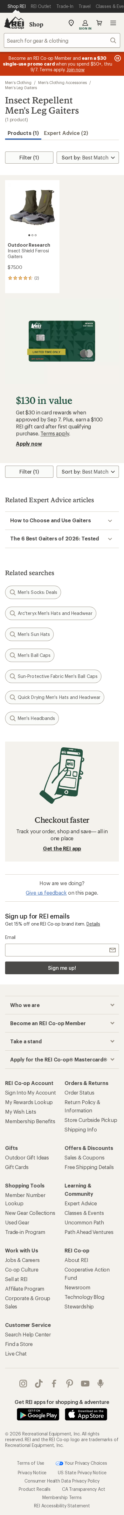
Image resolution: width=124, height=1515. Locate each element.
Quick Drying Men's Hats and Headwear (59, 697)
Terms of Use (30, 1462)
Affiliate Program (24, 1289)
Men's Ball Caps (34, 655)
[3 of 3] (35, 235)
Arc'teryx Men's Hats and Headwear (55, 613)
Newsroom (77, 1287)
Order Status (79, 1092)
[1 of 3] (29, 235)
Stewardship (79, 1306)
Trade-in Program (25, 1232)
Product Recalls (35, 1489)
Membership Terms (61, 1497)
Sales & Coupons (85, 1157)
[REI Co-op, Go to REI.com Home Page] (14, 23)
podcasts (100, 1383)
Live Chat (16, 1353)
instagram (23, 1383)
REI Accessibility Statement (62, 1505)
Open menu (113, 23)
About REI (76, 1260)
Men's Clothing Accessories (62, 82)
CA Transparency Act (83, 1489)
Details (93, 924)
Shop (36, 24)
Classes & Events (84, 1213)
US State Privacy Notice (82, 1472)
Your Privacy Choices (85, 1462)
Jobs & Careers (22, 1260)
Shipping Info (81, 1129)
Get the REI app (62, 848)
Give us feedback (46, 893)
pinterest (70, 1383)
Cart (99, 23)
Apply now (29, 443)
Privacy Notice (32, 1472)
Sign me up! (62, 968)
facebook (54, 1383)
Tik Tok (39, 1383)
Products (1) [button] (23, 133)
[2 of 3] (32, 235)
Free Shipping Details (89, 1167)
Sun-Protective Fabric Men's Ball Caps (58, 676)
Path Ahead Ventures (89, 1232)
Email (10, 937)
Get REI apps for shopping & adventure (62, 1402)
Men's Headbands (36, 718)
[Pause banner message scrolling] (117, 58)
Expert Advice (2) (66, 133)
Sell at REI (16, 1279)
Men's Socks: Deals (37, 592)
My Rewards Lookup (29, 1102)
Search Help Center (28, 1334)
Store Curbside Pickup (91, 1120)
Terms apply (54, 433)
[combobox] (62, 40)
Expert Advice (81, 1203)
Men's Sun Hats (34, 634)
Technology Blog (84, 1297)
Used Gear (17, 1222)
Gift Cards (16, 1167)
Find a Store (19, 1344)
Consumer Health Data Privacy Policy (61, 1480)
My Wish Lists (20, 1112)
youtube (85, 1383)
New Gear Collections (30, 1213)
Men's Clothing (18, 82)
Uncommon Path (84, 1222)
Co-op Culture (21, 1269)
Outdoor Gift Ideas (27, 1157)
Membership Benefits (30, 1121)
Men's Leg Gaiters (21, 87)
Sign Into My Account (30, 1092)
